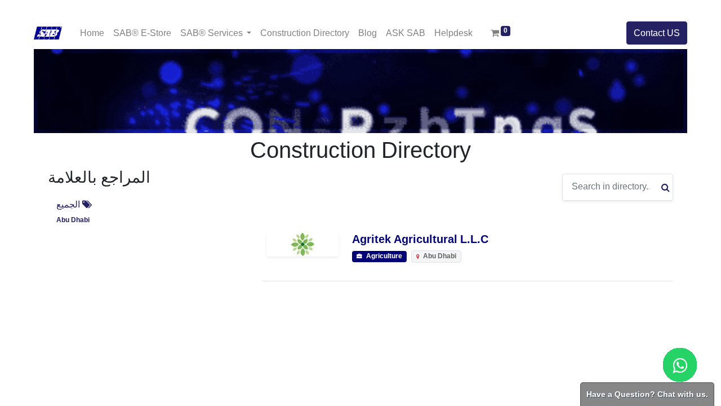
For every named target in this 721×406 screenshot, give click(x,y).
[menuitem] (92, 33)
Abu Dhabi (73, 220)
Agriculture (383, 256)
